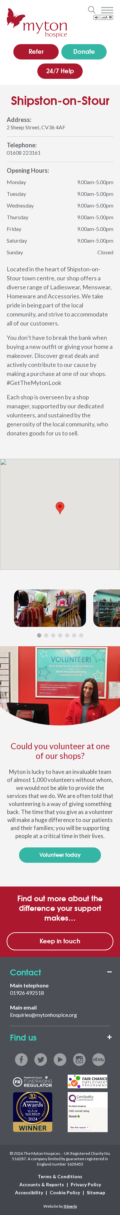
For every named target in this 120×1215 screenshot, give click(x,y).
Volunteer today (60, 854)
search (91, 9)
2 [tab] (46, 635)
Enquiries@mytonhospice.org (43, 1014)
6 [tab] (74, 635)
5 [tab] (67, 635)
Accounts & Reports (41, 1184)
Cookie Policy (65, 1192)
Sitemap (96, 1192)
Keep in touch (60, 940)
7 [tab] (81, 635)
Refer (36, 51)
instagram (79, 1059)
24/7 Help (60, 70)
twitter (40, 1059)
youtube (60, 1059)
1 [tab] (39, 635)
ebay (98, 1059)
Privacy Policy (86, 1184)
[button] (60, 508)
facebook (21, 1059)
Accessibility (29, 1192)
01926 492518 (27, 992)
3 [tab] (53, 635)
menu (107, 10)
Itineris (70, 1206)
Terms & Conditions (60, 1176)
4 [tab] (60, 635)
